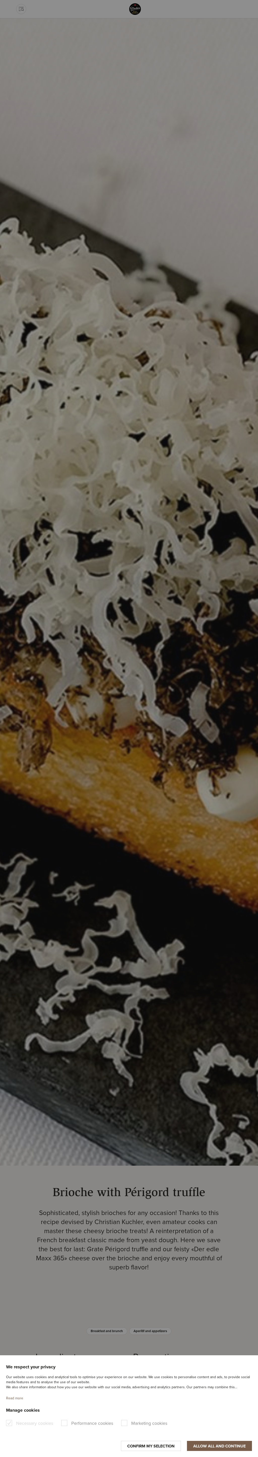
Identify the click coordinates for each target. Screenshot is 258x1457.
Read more (14, 1398)
